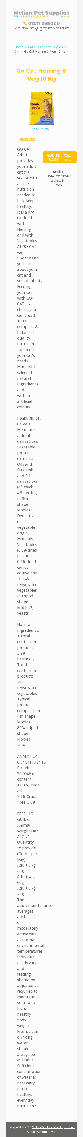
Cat (30, 47)
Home (48, 6)
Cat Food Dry (48, 47)
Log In (64, 6)
